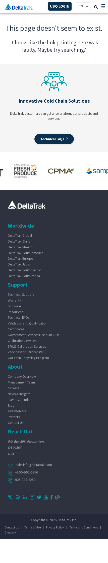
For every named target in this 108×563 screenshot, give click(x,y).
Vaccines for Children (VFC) (27, 352)
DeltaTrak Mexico (20, 247)
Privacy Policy (55, 527)
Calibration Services (22, 340)
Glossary (10, 532)
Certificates (16, 329)
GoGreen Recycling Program (28, 357)
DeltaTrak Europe (20, 258)
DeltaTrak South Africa (24, 276)
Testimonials (17, 411)
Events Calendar (19, 399)
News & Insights (19, 394)
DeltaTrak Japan (19, 264)
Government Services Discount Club (33, 335)
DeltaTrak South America (25, 253)
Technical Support (21, 294)
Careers (13, 388)
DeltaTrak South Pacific (24, 270)
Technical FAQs (18, 317)
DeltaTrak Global (20, 235)
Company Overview (22, 376)
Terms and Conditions (83, 527)
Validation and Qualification (27, 323)
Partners (14, 416)
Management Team (21, 382)
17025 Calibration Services (27, 346)
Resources (15, 312)
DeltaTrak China (19, 241)
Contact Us (15, 422)
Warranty (14, 300)
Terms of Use (32, 527)
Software (14, 306)
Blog (11, 405)
